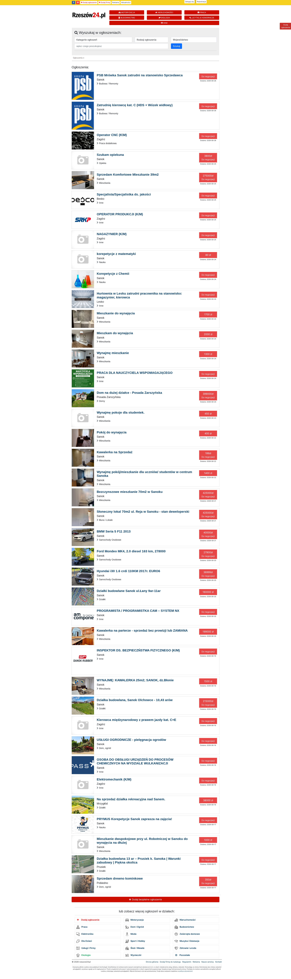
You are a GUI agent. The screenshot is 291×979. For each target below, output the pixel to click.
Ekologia (85, 955)
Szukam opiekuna (110, 155)
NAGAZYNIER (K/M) (112, 234)
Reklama (115, 2)
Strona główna (152, 962)
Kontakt (218, 962)
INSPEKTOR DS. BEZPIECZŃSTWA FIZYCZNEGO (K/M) (138, 650)
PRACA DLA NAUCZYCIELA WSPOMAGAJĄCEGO (135, 373)
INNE (165, 23)
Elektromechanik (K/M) (114, 779)
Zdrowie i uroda (187, 948)
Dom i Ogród (137, 927)
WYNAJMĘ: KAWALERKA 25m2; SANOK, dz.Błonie (135, 680)
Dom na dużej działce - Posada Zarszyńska (129, 392)
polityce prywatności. (186, 971)
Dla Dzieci (86, 941)
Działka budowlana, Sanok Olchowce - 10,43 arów (135, 700)
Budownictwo (186, 927)
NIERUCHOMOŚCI (165, 12)
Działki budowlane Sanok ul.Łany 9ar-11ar (129, 591)
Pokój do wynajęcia (112, 432)
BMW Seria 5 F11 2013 (114, 531)
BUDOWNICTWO (127, 18)
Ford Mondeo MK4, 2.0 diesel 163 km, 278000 (131, 551)
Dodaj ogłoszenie (89, 2)
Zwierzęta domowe (189, 934)
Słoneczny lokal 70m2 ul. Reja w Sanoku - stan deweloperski (143, 511)
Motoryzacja (137, 920)
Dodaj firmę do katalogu (170, 962)
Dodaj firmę (105, 2)
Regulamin (186, 962)
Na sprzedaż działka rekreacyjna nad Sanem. (131, 799)
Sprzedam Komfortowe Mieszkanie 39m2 (128, 174)
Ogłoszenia (78, 58)
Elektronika (87, 934)
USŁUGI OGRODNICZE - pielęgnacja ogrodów (131, 740)
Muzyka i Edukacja (189, 941)
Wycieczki (135, 955)
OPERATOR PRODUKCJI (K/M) (120, 214)
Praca (84, 927)
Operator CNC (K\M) (112, 135)
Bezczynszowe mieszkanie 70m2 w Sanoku (130, 492)
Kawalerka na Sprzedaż (114, 452)
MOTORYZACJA (128, 12)
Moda (133, 934)
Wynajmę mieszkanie (113, 353)
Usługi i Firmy (88, 948)
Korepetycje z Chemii (113, 273)
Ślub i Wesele (137, 948)
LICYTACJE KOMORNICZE (202, 18)
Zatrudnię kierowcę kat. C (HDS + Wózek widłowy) (135, 105)
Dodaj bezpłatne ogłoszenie (146, 899)
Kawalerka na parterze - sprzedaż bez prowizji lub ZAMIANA (142, 630)
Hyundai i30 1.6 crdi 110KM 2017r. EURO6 (128, 571)
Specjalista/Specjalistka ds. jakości (124, 194)
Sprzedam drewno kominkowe (120, 878)
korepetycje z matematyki (116, 254)
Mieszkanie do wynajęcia (116, 313)
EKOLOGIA (165, 18)
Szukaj (176, 46)
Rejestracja (201, 1)
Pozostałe (184, 955)
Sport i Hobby (137, 941)
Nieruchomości (187, 920)
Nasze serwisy (207, 962)
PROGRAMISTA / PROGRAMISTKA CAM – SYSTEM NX (138, 610)
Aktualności (125, 2)
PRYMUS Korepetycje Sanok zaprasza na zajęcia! (134, 819)
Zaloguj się (189, 1)
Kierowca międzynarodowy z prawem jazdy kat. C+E (136, 720)
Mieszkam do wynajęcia (115, 333)
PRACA (202, 12)
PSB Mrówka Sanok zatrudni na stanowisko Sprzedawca (140, 75)
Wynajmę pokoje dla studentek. (120, 412)
